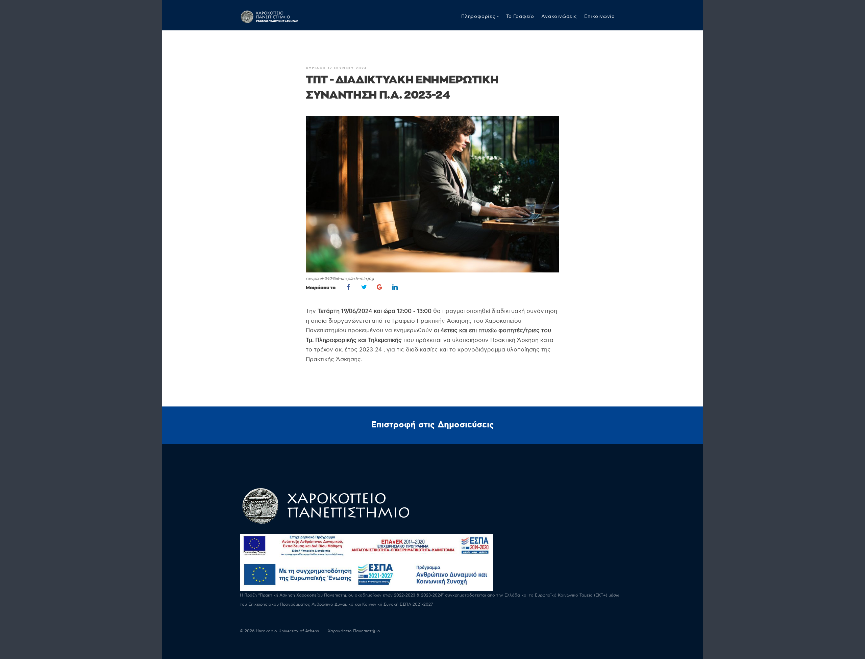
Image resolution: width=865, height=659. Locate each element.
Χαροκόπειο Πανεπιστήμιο (354, 631)
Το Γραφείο (520, 16)
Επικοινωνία (599, 16)
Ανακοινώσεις (559, 16)
